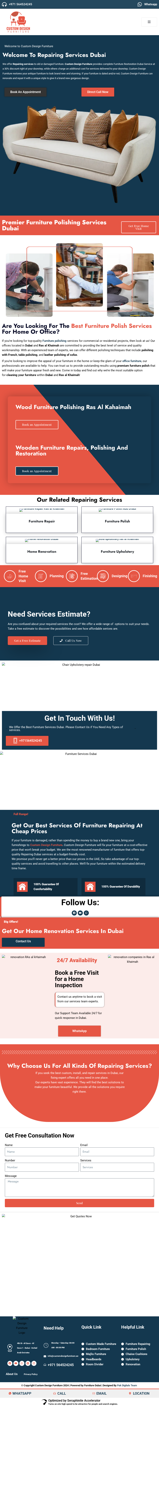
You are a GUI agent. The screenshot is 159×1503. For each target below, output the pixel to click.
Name (9, 1145)
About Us (12, 1374)
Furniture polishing (54, 341)
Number (10, 1160)
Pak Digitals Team (127, 1385)
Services (85, 1160)
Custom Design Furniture (46, 845)
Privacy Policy (30, 1374)
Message (11, 1176)
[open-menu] (149, 22)
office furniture (131, 361)
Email (84, 1145)
